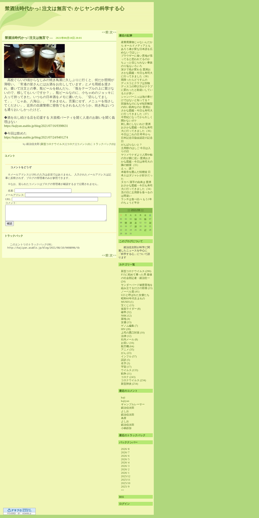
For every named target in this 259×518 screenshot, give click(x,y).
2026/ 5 (125, 459)
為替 (123, 418)
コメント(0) (83, 144)
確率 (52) (126, 312)
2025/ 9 (125, 486)
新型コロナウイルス (53, 144)
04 (136, 219)
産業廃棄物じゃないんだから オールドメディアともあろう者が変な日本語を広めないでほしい (137, 47)
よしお (125, 411)
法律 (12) (126, 336)
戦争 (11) (126, 373)
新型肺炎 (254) (129, 383)
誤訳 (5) (125, 359)
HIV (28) (126, 329)
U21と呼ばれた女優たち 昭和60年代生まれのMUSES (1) (136, 298)
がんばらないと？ (131, 144)
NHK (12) (126, 315)
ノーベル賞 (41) (130, 291)
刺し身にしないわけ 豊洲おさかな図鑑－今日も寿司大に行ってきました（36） (137, 127)
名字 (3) (125, 363)
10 (131, 223)
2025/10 (125, 483)
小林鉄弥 (126, 428)
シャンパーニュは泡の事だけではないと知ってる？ (137, 98)
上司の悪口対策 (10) (132, 332)
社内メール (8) (129, 339)
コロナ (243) (128, 377)
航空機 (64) (127, 346)
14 (150, 223)
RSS (121, 496)
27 (145, 230)
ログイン (124, 503)
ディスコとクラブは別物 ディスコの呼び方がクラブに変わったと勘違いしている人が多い (137, 88)
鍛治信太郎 (127, 407)
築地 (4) (125, 318)
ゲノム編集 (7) (129, 325)
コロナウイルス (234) (133, 380)
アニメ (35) (127, 349)
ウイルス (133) (129, 370)
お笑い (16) (127, 342)
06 (145, 219)
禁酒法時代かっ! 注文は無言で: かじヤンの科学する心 (64, 8)
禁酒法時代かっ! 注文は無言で (27, 37)
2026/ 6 (125, 455)
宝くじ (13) (127, 305)
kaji (123, 397)
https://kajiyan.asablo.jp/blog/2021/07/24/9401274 (36, 137)
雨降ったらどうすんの (134, 79)
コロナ (71, 144)
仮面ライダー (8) (130, 308)
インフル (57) (129, 356)
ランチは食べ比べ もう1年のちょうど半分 (136, 201)
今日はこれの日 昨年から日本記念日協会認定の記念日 (137, 138)
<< (128, 209)
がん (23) (126, 352)
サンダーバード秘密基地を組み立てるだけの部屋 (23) (137, 286)
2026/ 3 (125, 465)
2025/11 (125, 479)
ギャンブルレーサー (133, 404)
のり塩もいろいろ (131, 66)
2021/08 (135, 209)
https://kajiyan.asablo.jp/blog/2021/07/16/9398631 (36, 126)
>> (142, 209)
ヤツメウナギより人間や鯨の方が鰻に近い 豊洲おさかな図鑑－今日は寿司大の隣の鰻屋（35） (137, 160)
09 (126, 223)
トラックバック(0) (104, 144)
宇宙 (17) (126, 366)
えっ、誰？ (127, 168)
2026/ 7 (125, 452)
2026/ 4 (125, 462)
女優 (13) (126, 322)
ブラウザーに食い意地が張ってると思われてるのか (137, 57)
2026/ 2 (125, 469)
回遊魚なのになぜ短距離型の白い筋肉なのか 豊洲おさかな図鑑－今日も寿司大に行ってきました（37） (137, 108)
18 (136, 226)
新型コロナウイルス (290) (136, 271)
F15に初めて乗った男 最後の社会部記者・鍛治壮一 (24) (136, 278)
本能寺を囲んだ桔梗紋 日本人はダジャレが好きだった (137, 175)
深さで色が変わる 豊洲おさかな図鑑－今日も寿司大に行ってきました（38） (137, 73)
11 (136, 223)
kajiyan (125, 400)
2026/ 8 (125, 448)
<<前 (105, 32)
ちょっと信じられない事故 (137, 62)
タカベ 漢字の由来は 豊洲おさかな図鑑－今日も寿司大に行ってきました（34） (137, 185)
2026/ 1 (125, 472)
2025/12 (125, 476)
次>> (112, 32)
